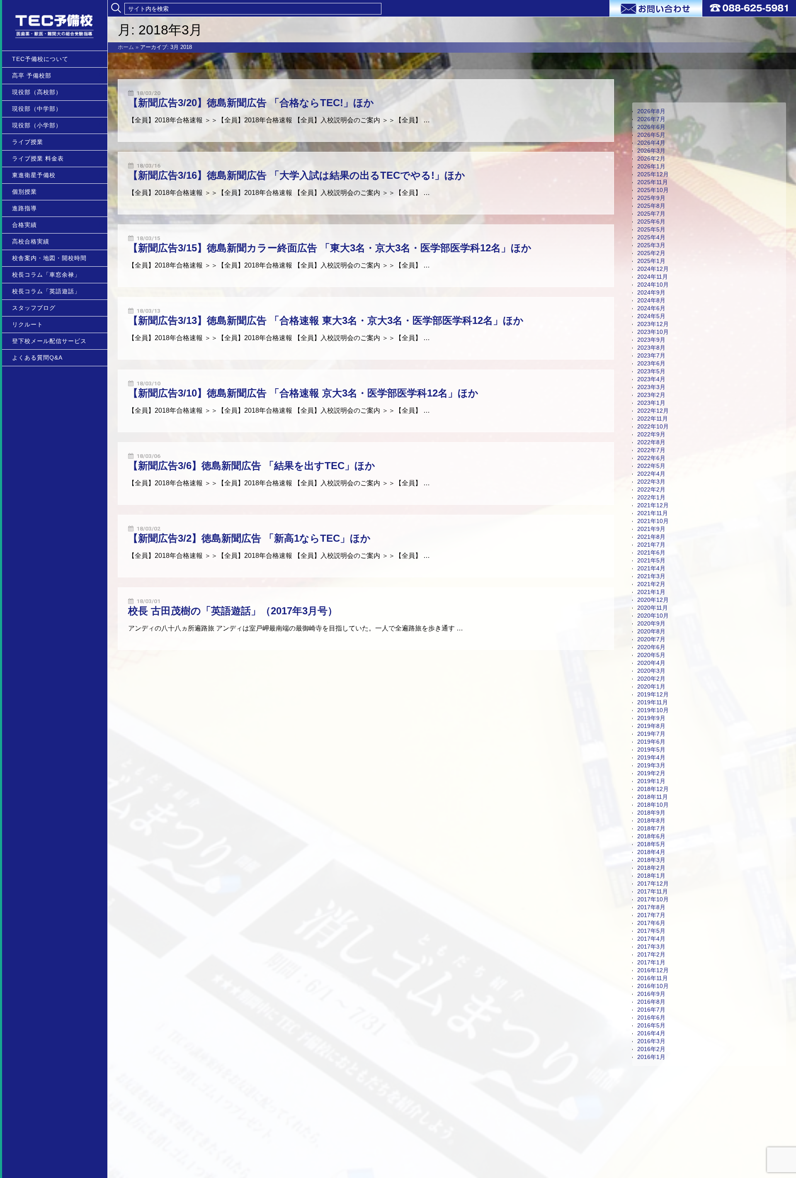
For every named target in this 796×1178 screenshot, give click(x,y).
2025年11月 (652, 182)
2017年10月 (653, 899)
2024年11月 (652, 276)
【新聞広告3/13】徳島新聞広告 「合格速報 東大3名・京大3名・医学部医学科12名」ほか (326, 320)
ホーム (126, 47)
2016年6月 (651, 1017)
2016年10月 (653, 986)
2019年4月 (651, 757)
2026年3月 (651, 150)
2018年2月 (651, 867)
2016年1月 (651, 1057)
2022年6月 (651, 458)
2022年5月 (651, 465)
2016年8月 (651, 1001)
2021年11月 (652, 513)
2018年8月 (651, 820)
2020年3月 (651, 670)
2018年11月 (652, 796)
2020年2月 (651, 678)
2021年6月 (651, 552)
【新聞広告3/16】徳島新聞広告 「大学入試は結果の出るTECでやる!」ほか (296, 175)
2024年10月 (653, 284)
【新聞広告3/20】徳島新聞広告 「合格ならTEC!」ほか (251, 102)
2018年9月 (651, 812)
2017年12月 (653, 883)
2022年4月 (651, 473)
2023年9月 (651, 339)
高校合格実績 (30, 241)
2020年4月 (651, 663)
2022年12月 (653, 410)
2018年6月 (651, 836)
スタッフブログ (34, 307)
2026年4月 (651, 142)
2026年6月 (651, 127)
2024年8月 (651, 300)
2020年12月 (653, 599)
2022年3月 (651, 481)
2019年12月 (653, 694)
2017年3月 (651, 946)
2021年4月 (651, 568)
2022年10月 (653, 426)
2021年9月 (651, 529)
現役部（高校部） (37, 92)
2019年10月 (653, 710)
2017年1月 (651, 962)
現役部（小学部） (37, 125)
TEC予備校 (54, 25)
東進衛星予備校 (34, 175)
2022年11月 (652, 418)
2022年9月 (651, 434)
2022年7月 (651, 450)
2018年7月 (651, 828)
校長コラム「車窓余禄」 (46, 274)
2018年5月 (651, 844)
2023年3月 (651, 387)
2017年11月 (652, 891)
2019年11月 (652, 702)
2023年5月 (651, 371)
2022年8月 (651, 442)
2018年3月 (651, 860)
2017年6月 (651, 923)
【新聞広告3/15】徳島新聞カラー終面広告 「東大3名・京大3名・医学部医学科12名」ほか (329, 247)
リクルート (27, 324)
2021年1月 (651, 592)
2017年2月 (651, 954)
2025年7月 (651, 213)
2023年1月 (651, 402)
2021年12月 (653, 505)
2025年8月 (651, 205)
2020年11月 (652, 607)
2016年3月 (651, 1041)
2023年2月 (651, 395)
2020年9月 (651, 623)
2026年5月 (651, 134)
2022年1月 (651, 497)
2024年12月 (653, 268)
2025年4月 (651, 237)
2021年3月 (651, 576)
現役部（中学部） (37, 108)
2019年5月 (651, 749)
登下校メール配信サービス (49, 341)
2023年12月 (653, 324)
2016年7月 (651, 1009)
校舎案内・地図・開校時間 (49, 258)
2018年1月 (651, 875)
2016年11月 (652, 978)
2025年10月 (653, 190)
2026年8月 (651, 111)
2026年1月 (651, 166)
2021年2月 (651, 584)
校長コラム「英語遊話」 (46, 291)
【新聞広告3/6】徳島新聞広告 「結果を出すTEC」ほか (251, 465)
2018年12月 (653, 789)
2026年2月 (651, 158)
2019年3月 (651, 765)
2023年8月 (651, 347)
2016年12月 (653, 970)
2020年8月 (651, 631)
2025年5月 (651, 229)
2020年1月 (651, 686)
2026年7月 (651, 119)
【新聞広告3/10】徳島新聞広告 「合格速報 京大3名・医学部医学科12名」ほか (303, 393)
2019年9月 (651, 718)
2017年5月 (651, 930)
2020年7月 (651, 639)
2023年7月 (651, 355)
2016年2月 (651, 1049)
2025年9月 (651, 198)
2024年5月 (651, 316)
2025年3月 (651, 245)
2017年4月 (651, 938)
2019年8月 (651, 726)
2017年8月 (651, 907)
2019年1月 (651, 781)
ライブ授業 (27, 142)
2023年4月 (651, 379)
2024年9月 (651, 292)
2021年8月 (651, 536)
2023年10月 (653, 332)
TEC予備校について (40, 59)
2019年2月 (651, 773)
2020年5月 (651, 655)
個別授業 (24, 191)
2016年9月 (651, 994)
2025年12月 (653, 174)
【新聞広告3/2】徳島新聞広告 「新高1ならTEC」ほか (249, 538)
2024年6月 (651, 308)
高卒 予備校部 (31, 75)
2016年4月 (651, 1033)
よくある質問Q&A (37, 357)
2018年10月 (653, 804)
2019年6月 (651, 741)
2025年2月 (651, 253)
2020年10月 (653, 615)
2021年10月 (653, 521)
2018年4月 (651, 852)
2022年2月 (651, 489)
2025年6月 (651, 221)
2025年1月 (651, 261)
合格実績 (24, 224)
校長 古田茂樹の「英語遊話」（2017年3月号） (232, 610)
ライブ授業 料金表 (38, 158)
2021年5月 (651, 560)
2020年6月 (651, 647)
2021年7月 (651, 544)
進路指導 (24, 208)
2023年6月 (651, 363)
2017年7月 (651, 915)
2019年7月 (651, 733)
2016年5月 (651, 1025)
